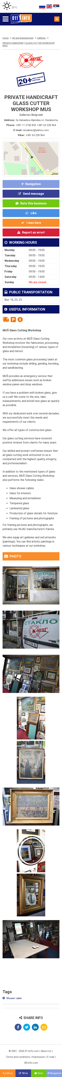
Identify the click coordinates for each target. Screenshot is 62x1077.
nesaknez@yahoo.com (36, 130)
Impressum (38, 1057)
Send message (33, 193)
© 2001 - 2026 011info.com (24, 1051)
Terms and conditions (18, 1057)
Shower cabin (14, 998)
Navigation (33, 184)
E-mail (50, 1057)
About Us (46, 1051)
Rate (40, 1073)
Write (25, 1073)
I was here (33, 223)
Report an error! (33, 232)
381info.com (31, 1062)
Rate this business (33, 203)
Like (33, 213)
